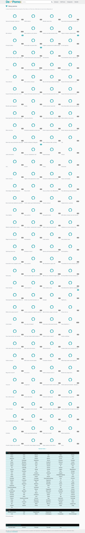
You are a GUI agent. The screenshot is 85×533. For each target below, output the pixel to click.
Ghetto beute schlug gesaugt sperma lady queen (37, 519)
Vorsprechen (48, 512)
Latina (72, 476)
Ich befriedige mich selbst (63, 519)
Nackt (36, 463)
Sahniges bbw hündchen (42, 520)
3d (60, 465)
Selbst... (56, 518)
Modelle (76, 1)
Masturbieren (73, 469)
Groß (48, 456)
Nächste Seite (42, 448)
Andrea (72, 489)
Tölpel (48, 496)
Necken (73, 473)
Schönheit (36, 487)
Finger (60, 512)
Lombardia (36, 501)
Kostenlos (60, 491)
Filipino (12, 498)
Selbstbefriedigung (60, 474)
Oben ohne (48, 491)
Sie (12, 507)
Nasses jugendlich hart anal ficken (14, 520)
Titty (61, 496)
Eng (61, 478)
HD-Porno (62, 1)
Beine (24, 478)
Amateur (36, 473)
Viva (48, 487)
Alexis (72, 487)
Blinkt (36, 513)
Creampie (36, 478)
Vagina (60, 469)
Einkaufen (48, 500)
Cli (60, 480)
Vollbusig (48, 473)
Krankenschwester (24, 498)
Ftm (24, 513)
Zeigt (73, 505)
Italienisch (60, 498)
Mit (60, 487)
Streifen (36, 458)
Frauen (60, 492)
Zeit (24, 487)
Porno (12, 456)
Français (36, 527)
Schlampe (24, 460)
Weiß (12, 474)
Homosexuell (36, 474)
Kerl (12, 473)
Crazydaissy (60, 513)
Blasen (48, 458)
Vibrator (48, 469)
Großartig (73, 498)
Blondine (24, 462)
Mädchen (12, 458)
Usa (73, 474)
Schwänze (36, 494)
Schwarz (61, 456)
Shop (12, 500)
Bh (12, 503)
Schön (60, 458)
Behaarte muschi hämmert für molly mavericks (28, 520)
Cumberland (12, 491)
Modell (72, 483)
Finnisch (73, 478)
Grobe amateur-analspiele (24, 518)
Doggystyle (48, 489)
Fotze (73, 485)
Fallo (12, 501)
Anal (24, 458)
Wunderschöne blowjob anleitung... (52, 519)
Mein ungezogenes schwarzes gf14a (20, 521)
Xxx (73, 480)
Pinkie (24, 474)
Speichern (48, 501)
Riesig (36, 469)
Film (36, 465)
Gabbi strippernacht (33, 518)
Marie (36, 503)
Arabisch (12, 496)
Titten (60, 454)
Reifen (48, 494)
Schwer (24, 476)
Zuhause (56, 1)
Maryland (24, 491)
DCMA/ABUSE (15, 531)
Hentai (72, 462)
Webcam (61, 462)
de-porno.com (9, 531)
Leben (36, 485)
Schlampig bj (48, 513)
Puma (48, 471)
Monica (48, 503)
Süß (48, 505)
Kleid (73, 501)
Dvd (24, 500)
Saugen (60, 473)
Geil (73, 458)
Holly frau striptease (61, 518)
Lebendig (24, 467)
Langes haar (73, 503)
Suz (36, 471)
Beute (12, 462)
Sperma (12, 469)
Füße (48, 485)
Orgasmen (48, 480)
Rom (61, 471)
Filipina (60, 476)
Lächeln (12, 505)
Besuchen (36, 500)
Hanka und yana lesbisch (49, 518)
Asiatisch (48, 462)
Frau (73, 456)
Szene (24, 482)
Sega (60, 482)
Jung (24, 489)
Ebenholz (48, 483)
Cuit (12, 513)
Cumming (24, 480)
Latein (24, 473)
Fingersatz (36, 480)
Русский (48, 527)
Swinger (73, 471)
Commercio (60, 500)
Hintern (12, 463)
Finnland (12, 494)
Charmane (73, 496)
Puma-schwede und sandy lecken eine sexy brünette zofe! (57, 520)
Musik (12, 476)
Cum (24, 456)
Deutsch (12, 480)
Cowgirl (60, 489)
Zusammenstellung (12, 487)
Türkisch (73, 494)
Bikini (12, 482)
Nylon (12, 483)
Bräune (36, 489)
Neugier (60, 501)
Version (48, 467)
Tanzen (48, 460)
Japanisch (24, 483)
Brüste (36, 456)
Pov (36, 491)
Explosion (12, 485)
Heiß (24, 454)
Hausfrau (24, 471)
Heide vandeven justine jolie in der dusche (20, 519)
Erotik (12, 489)
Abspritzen (36, 460)
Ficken (72, 454)
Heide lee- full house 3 (41, 518)
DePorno (13, 2)
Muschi (36, 454)
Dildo (36, 462)
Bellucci (60, 503)
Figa (48, 498)
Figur (73, 467)
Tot (12, 467)
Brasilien (73, 491)
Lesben (60, 463)
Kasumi (60, 467)
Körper (36, 476)
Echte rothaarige (72, 513)
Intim (73, 500)
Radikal (73, 492)
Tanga (72, 482)
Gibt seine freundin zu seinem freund (13, 518)
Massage (48, 482)
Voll (36, 467)
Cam (61, 485)
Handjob (73, 460)
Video (12, 471)
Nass (48, 474)
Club (24, 492)
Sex (48, 454)
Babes (24, 469)
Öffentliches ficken (12, 512)
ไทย (60, 527)
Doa (73, 465)
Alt (60, 494)
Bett (36, 482)
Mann (12, 465)
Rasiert (48, 476)
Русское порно (11, 527)
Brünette (48, 463)
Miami (36, 492)
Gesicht (48, 465)
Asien (24, 496)
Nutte (60, 505)
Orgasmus (24, 463)
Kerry (24, 503)
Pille (24, 494)
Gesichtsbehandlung (48, 478)
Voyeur (60, 483)
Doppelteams (36, 512)
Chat (24, 485)
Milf (12, 460)
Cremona (24, 501)
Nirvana (36, 498)
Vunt (36, 496)
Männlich (36, 483)
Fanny (36, 505)
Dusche (24, 505)
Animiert (24, 465)
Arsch (12, 454)
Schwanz (61, 460)
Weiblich (73, 463)
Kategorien (69, 1)
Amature (48, 492)
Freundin (12, 478)
